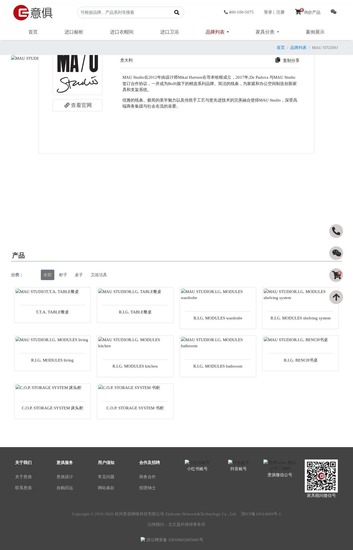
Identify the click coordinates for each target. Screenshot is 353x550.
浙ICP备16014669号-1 (261, 514)
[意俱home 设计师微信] (334, 12)
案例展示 (315, 32)
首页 (33, 32)
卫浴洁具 (98, 275)
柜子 (63, 275)
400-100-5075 (241, 12)
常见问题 (106, 477)
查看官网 (81, 105)
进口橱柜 (74, 32)
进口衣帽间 (121, 32)
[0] (336, 285)
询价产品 (310, 12)
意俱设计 (65, 477)
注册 (280, 12)
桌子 (79, 275)
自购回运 (65, 488)
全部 (47, 275)
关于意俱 (23, 477)
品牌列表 (298, 47)
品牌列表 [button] (216, 32)
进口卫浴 (169, 32)
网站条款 (106, 488)
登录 (268, 12)
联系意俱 (23, 488)
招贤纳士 (147, 488)
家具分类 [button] (266, 32)
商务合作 (147, 477)
